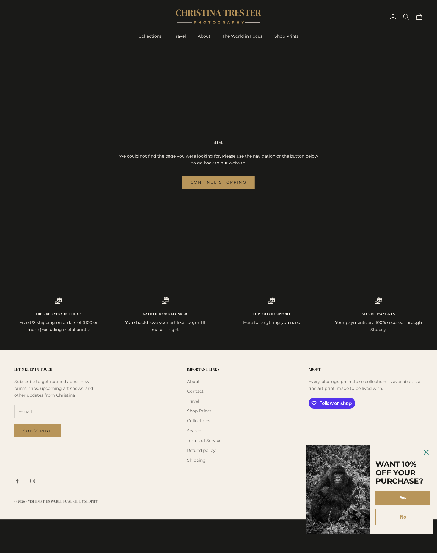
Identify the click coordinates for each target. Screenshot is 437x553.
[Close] (426, 452)
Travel (180, 36)
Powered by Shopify (80, 501)
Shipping (196, 460)
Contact (195, 391)
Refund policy (201, 450)
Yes (403, 497)
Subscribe (37, 430)
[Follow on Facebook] (17, 481)
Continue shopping (218, 182)
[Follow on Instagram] (33, 481)
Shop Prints (286, 36)
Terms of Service (204, 440)
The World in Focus (242, 36)
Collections (150, 36)
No (403, 517)
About (204, 36)
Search (194, 430)
